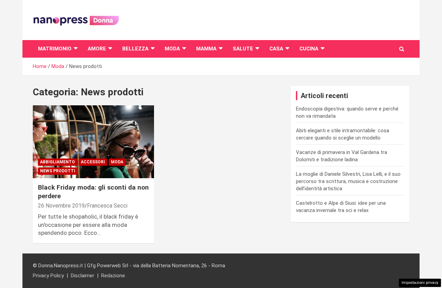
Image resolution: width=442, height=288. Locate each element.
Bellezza (135, 49)
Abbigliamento (57, 162)
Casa (276, 49)
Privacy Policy (48, 275)
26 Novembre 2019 (61, 205)
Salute (243, 49)
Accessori (93, 162)
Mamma (206, 49)
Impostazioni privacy (420, 282)
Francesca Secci (107, 205)
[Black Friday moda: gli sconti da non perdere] (93, 142)
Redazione (113, 275)
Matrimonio (54, 49)
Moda (172, 49)
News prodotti (57, 171)
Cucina (308, 49)
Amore (97, 49)
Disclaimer (82, 275)
